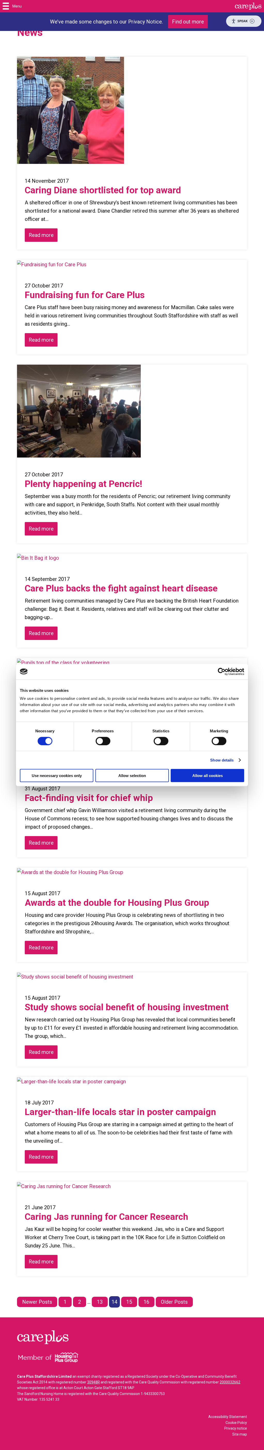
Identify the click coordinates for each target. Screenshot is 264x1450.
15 (129, 1302)
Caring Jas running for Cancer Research (106, 1217)
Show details (222, 760)
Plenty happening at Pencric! (83, 484)
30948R (93, 1382)
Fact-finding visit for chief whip (89, 798)
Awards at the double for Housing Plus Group (117, 903)
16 (146, 1302)
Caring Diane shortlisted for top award (103, 190)
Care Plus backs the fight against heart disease (121, 588)
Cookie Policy (236, 1423)
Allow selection (132, 775)
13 (100, 1302)
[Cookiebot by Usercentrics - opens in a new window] (221, 671)
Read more (41, 235)
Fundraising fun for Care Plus (85, 295)
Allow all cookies (207, 775)
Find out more (188, 22)
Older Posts (174, 1302)
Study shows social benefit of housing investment (127, 1007)
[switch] (103, 741)
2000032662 (230, 1382)
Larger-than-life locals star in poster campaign (120, 1112)
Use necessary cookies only (57, 775)
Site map (239, 1434)
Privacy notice (235, 1428)
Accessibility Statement (227, 1417)
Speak (242, 21)
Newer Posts (37, 1302)
